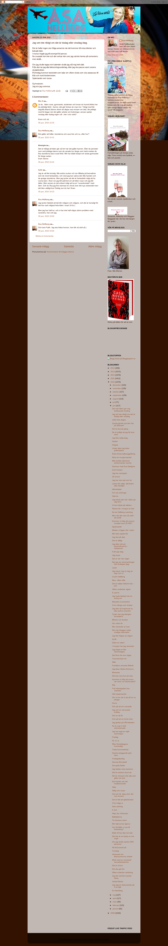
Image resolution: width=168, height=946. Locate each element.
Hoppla (115, 445)
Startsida (69, 246)
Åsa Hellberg (44, 131)
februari (116, 905)
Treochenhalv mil (119, 659)
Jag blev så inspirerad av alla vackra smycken (122, 610)
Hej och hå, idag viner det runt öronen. (122, 795)
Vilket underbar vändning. (122, 872)
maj (114, 895)
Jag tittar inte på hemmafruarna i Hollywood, (119, 546)
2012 (113, 375)
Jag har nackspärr (119, 473)
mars (115, 902)
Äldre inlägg (95, 246)
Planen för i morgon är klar (123, 509)
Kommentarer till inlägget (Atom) (60, 252)
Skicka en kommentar (45, 236)
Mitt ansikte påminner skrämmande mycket (121, 462)
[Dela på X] (76, 91)
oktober (116, 392)
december (117, 385)
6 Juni (114, 810)
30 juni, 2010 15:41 (46, 137)
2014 (113, 368)
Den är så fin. (117, 716)
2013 (113, 372)
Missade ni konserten (121, 602)
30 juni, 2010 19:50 (46, 216)
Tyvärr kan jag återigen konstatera (121, 615)
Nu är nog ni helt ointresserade (119, 727)
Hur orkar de (117, 623)
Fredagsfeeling (118, 759)
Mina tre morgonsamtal (121, 457)
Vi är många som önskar (122, 605)
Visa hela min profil (115, 55)
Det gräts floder (118, 766)
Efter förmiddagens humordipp (120, 745)
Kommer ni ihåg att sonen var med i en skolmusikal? (124, 680)
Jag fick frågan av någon (122, 636)
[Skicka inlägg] (66, 91)
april (115, 898)
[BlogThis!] (73, 91)
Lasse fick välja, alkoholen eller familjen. (123, 485)
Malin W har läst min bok (122, 833)
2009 (113, 913)
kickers (90, 939)
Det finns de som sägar (121, 655)
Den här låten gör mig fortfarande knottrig (121, 410)
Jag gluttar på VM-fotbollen (123, 723)
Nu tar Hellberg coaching (122, 512)
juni (114, 406)
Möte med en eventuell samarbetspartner (121, 861)
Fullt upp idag (117, 552)
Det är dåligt (117, 541)
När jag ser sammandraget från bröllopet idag (123, 563)
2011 (113, 378)
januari (116, 909)
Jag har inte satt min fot (122, 480)
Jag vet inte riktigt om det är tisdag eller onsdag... (123, 415)
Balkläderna (117, 817)
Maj (113, 685)
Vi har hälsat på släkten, (122, 505)
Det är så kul (117, 866)
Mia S (40, 101)
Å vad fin (115, 593)
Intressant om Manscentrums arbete (122, 855)
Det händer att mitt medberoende (120, 783)
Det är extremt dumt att (121, 772)
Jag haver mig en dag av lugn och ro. (122, 572)
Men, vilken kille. (119, 580)
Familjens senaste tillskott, (123, 666)
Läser (114, 568)
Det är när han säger (120, 559)
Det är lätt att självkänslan (122, 800)
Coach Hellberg (118, 577)
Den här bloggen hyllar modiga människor (121, 631)
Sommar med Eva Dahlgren (123, 466)
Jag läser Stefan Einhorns (122, 669)
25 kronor (116, 477)
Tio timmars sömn (119, 820)
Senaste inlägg (40, 246)
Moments (116, 672)
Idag (114, 787)
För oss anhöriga (119, 493)
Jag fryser (116, 555)
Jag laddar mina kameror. (122, 769)
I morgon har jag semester (123, 646)
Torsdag (115, 851)
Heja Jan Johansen (120, 813)
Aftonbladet (117, 489)
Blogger (106, 939)
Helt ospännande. (119, 694)
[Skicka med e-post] (71, 91)
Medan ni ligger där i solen (123, 530)
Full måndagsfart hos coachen (121, 690)
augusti (116, 399)
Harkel (114, 441)
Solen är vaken (118, 643)
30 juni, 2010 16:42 (46, 162)
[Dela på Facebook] (78, 91)
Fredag (115, 737)
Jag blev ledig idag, (120, 438)
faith (40, 170)
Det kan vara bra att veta (122, 676)
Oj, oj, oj (115, 741)
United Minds (117, 882)
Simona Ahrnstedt (119, 762)
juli (114, 402)
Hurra (114, 703)
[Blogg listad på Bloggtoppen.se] (121, 359)
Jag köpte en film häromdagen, (119, 651)
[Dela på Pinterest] (81, 91)
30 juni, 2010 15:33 (46, 123)
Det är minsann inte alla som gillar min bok (124, 777)
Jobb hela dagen (119, 420)
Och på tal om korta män (122, 719)
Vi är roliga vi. (117, 803)
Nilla (114, 662)
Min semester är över (121, 627)
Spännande (117, 527)
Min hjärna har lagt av (121, 824)
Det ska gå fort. (118, 869)
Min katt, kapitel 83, (120, 534)
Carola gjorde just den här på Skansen (123, 424)
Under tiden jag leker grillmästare (120, 449)
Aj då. (114, 639)
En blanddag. (117, 891)
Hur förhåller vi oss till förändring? (121, 828)
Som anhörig (117, 807)
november (117, 388)
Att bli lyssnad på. (119, 848)
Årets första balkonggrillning (123, 454)
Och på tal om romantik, (122, 707)
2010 (113, 382)
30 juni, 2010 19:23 (46, 192)
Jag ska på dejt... (119, 537)
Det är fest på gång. (120, 429)
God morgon (117, 470)
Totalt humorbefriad (120, 750)
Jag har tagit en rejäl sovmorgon (120, 733)
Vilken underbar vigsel (121, 589)
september (117, 395)
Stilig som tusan (118, 791)
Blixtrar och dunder (120, 620)
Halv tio (115, 496)
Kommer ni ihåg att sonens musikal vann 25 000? (123, 522)
